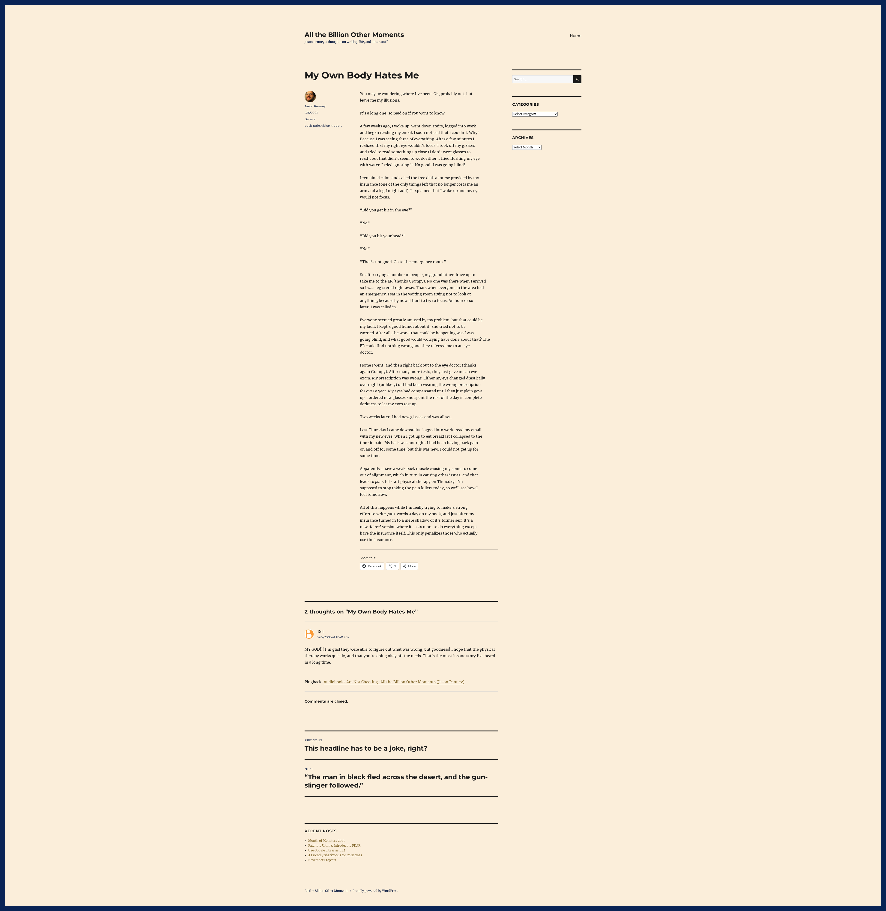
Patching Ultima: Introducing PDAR (334, 846)
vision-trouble (331, 125)
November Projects (322, 860)
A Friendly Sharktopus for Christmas (335, 855)
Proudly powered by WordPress (375, 891)
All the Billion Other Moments (354, 35)
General (310, 119)
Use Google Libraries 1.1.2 (326, 850)
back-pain (312, 125)
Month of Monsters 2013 (326, 841)
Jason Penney (315, 106)
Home (575, 35)
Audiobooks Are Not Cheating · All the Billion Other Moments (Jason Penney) (394, 681)
